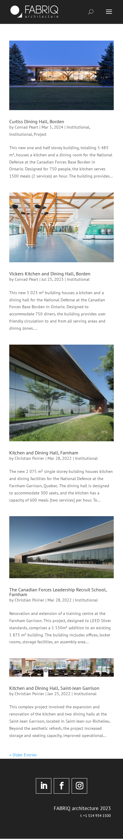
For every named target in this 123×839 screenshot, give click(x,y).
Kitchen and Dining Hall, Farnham (43, 453)
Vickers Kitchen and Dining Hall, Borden (49, 274)
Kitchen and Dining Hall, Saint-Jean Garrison (54, 688)
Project (40, 134)
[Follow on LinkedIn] (43, 786)
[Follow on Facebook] (61, 786)
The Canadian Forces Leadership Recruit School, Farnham (58, 592)
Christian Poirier (29, 458)
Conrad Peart (26, 127)
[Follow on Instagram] (79, 786)
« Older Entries (23, 755)
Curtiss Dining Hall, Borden (36, 121)
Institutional (78, 127)
